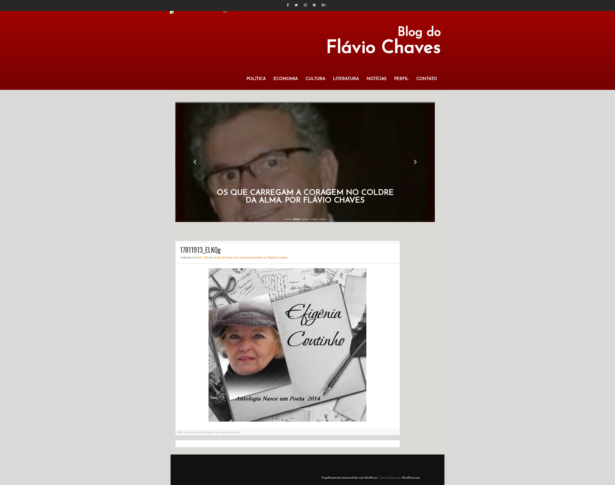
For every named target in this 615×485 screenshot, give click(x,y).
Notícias (377, 79)
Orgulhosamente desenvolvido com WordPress (349, 478)
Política (256, 79)
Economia (285, 79)
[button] (194, 162)
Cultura (315, 79)
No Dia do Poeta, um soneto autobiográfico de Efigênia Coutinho (250, 257)
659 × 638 (202, 257)
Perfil (401, 79)
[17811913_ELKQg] (288, 420)
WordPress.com (411, 478)
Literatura (346, 79)
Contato (426, 79)
